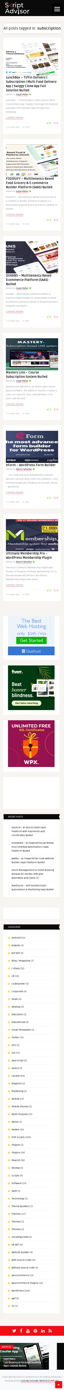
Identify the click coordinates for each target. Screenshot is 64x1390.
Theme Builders (21, 1206)
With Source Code (21, 1260)
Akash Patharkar (24, 469)
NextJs (15, 1121)
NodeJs (15, 1129)
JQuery (15, 1068)
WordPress (18, 1290)
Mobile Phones (20, 1106)
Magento (17, 1083)
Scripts (15, 1175)
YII (13, 1306)
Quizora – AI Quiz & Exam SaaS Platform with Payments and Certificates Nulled (29, 831)
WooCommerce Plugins (25, 1283)
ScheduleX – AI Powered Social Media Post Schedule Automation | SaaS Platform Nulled (33, 846)
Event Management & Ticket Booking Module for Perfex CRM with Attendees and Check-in (33, 874)
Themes (16, 1213)
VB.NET (15, 1244)
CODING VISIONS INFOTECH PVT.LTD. (40, 1380)
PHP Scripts (18, 1137)
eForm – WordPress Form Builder (31, 465)
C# (13, 976)
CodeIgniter (18, 983)
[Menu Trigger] (57, 9)
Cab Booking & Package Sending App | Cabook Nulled (22, 1364)
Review (16, 1167)
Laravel (16, 1075)
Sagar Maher (22, 94)
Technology (18, 1198)
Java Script (17, 1060)
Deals (15, 999)
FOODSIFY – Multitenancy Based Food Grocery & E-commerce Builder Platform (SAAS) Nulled (30, 183)
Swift (14, 1190)
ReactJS (16, 1160)
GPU (14, 1045)
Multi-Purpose (20, 1114)
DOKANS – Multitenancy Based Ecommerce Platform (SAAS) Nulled (28, 280)
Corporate (17, 991)
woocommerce (20, 1275)
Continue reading (14, 117)
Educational (18, 1022)
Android (16, 937)
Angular (16, 945)
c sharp (16, 968)
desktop (16, 1006)
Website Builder (20, 1252)
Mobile (15, 1098)
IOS (13, 1052)
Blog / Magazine (21, 960)
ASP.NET (16, 953)
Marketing (17, 1091)
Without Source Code (23, 1267)
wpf (14, 1298)
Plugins (16, 1144)
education (17, 1014)
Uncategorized (20, 1236)
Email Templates (21, 1029)
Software (17, 1183)
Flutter (15, 1037)
